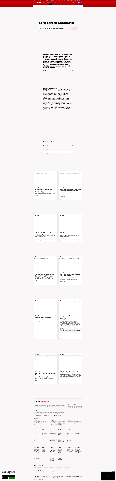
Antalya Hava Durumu (70, 453)
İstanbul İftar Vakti (52, 453)
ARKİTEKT (75, 0)
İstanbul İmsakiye (52, 450)
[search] (71, 2)
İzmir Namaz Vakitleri (37, 451)
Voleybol (68, 435)
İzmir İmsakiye (52, 452)
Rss (42, 465)
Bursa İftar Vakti (52, 457)
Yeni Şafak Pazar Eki (61, 441)
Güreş (67, 439)
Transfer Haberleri (77, 449)
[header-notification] (73, 2)
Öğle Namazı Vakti (36, 453)
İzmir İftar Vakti (52, 458)
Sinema (59, 438)
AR (44, 401)
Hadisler (59, 458)
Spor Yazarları (77, 435)
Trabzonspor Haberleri (78, 453)
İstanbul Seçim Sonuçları (53, 439)
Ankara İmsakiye (52, 451)
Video (51, 429)
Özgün (43, 447)
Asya (34, 435)
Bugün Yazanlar (77, 433)
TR (41, 401)
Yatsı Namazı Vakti (36, 457)
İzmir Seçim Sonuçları (53, 441)
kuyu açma (53, 141)
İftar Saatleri (52, 459)
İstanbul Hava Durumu (70, 449)
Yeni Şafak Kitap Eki (61, 440)
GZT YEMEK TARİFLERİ (51, 0)
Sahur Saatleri (52, 460)
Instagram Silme (44, 453)
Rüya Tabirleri (60, 459)
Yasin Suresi (60, 450)
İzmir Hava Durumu (69, 451)
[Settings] (71, 4)
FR (45, 401)
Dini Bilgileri (60, 447)
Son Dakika (68, 429)
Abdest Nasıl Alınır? (61, 457)
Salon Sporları (69, 440)
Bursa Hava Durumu (69, 452)
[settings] (75, 2)
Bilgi (67, 442)
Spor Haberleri (77, 447)
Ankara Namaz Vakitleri (37, 450)
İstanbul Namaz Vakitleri (37, 449)
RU (47, 401)
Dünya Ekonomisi (44, 434)
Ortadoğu (35, 433)
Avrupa (35, 434)
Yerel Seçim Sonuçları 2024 (53, 435)
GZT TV (47, 0)
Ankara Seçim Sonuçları (53, 440)
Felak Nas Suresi (60, 453)
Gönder (55, 240)
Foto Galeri (60, 429)
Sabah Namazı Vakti (36, 452)
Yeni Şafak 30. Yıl (60, 433)
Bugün (35, 429)
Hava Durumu (69, 447)
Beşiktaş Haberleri (77, 450)
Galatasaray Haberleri (78, 451)
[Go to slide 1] (69, 315)
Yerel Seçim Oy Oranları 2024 (53, 438)
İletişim (39, 465)
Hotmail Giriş (44, 451)
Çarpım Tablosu (44, 452)
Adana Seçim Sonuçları (53, 442)
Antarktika (35, 439)
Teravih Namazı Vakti (37, 458)
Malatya (49, 141)
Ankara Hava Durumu (70, 450)
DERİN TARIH (71, 0)
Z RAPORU (78, 0)
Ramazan (51, 447)
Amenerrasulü (60, 451)
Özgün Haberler (44, 449)
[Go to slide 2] (70, 315)
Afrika (34, 438)
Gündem (43, 429)
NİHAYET (65, 0)
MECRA (60, 0)
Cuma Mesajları (60, 449)
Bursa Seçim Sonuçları (53, 443)
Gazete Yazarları (77, 434)
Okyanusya (35, 440)
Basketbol (68, 433)
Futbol (67, 434)
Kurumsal (35, 465)
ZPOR (68, 0)
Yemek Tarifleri (44, 450)
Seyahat (59, 439)
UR (48, 401)
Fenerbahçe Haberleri (78, 452)
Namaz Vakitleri (36, 447)
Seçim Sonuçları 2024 (53, 433)
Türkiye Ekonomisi (44, 433)
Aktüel (59, 434)
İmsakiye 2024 (52, 449)
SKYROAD (57, 0)
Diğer (67, 441)
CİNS (62, 0)
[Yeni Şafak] (38, 2)
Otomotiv (43, 435)
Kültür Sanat (60, 435)
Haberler (76, 429)
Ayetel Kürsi (60, 452)
